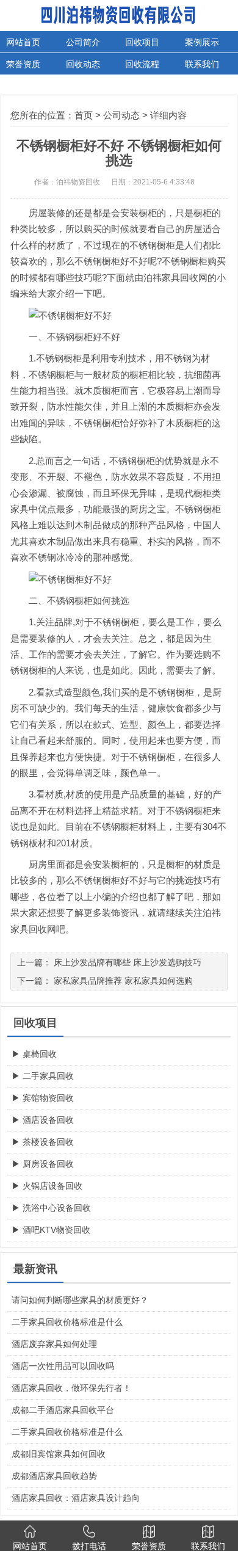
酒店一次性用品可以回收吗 (63, 1366)
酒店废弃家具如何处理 (54, 1344)
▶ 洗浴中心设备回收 (51, 1208)
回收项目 (142, 42)
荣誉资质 (23, 64)
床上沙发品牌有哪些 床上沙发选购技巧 (127, 962)
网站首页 (23, 42)
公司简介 (83, 42)
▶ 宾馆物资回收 (43, 1098)
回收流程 (142, 64)
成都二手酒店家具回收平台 (63, 1410)
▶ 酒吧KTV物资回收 (51, 1230)
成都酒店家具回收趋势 (54, 1476)
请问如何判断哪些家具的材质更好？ (80, 1300)
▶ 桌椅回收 (34, 1054)
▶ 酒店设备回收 (43, 1120)
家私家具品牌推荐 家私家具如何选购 (123, 981)
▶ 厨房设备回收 (43, 1164)
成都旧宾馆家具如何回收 (59, 1454)
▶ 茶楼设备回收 (43, 1142)
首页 (83, 115)
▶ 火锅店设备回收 (47, 1186)
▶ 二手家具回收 (43, 1076)
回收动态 (83, 64)
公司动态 (121, 115)
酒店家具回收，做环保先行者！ (71, 1388)
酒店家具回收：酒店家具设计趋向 (76, 1498)
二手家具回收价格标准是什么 (67, 1322)
